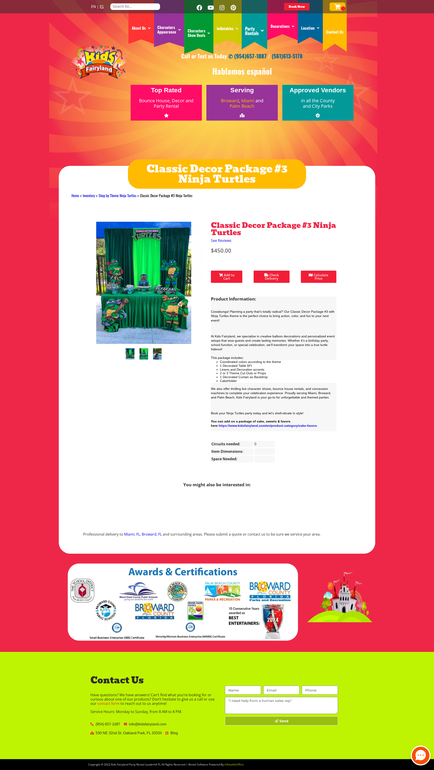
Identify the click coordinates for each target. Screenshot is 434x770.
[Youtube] (210, 7)
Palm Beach (242, 106)
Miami (247, 101)
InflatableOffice (234, 764)
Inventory (89, 195)
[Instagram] (222, 7)
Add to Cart (228, 277)
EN (93, 6)
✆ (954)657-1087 (247, 56)
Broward (230, 101)
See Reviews (221, 240)
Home (75, 195)
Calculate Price (320, 277)
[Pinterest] (233, 7)
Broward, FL (152, 534)
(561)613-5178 (287, 56)
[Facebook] (199, 7)
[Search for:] (135, 6)
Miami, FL (132, 534)
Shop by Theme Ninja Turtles (117, 195)
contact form (108, 703)
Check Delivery (272, 277)
